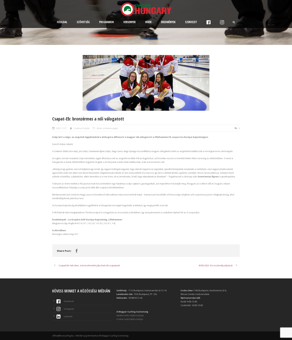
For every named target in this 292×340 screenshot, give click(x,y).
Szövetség (83, 22)
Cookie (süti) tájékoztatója (129, 319)
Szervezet (191, 22)
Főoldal (62, 22)
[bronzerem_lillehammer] (146, 83)
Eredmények (168, 22)
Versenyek (129, 22)
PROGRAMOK (106, 22)
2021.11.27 (61, 128)
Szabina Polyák (81, 128)
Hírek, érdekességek (107, 128)
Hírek (148, 22)
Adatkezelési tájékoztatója (130, 315)
